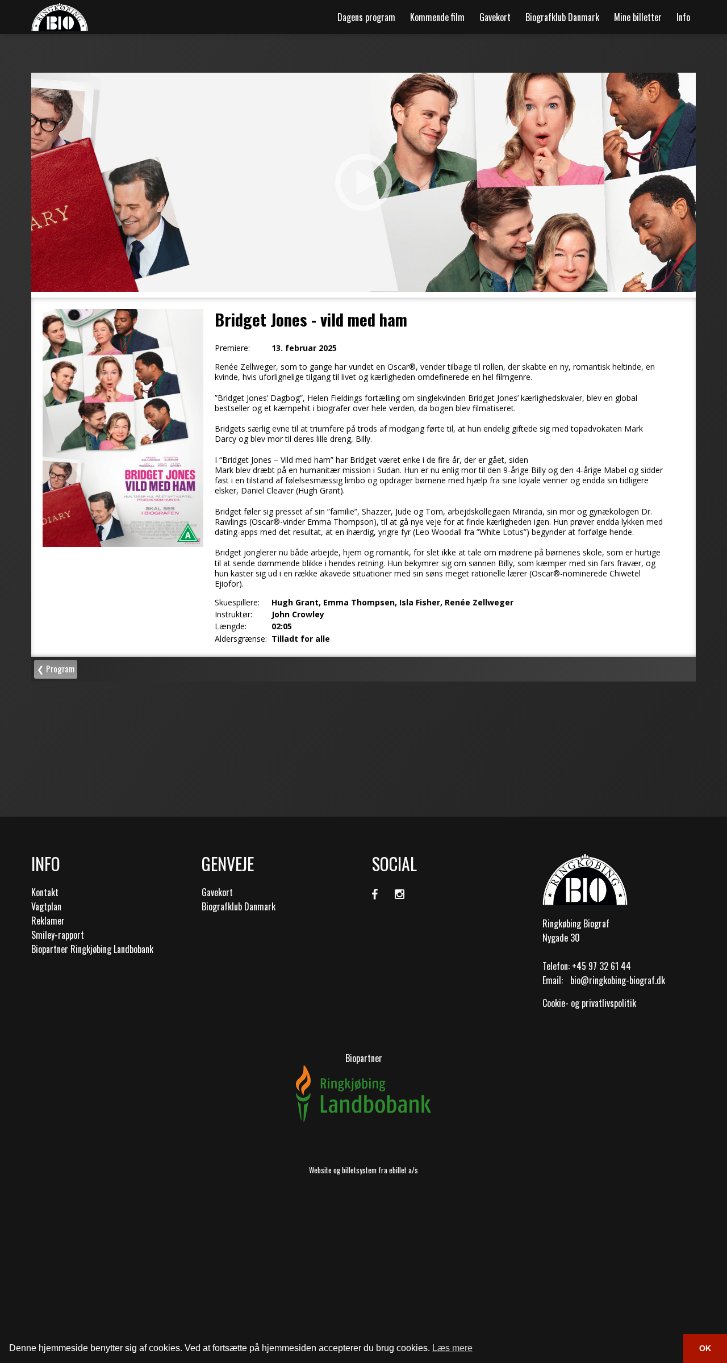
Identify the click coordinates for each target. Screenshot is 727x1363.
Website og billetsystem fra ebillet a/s (363, 1170)
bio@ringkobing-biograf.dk (617, 980)
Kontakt (45, 892)
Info (683, 17)
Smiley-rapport (57, 935)
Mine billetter (638, 17)
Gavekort (495, 17)
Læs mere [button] (452, 1348)
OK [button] (705, 1348)
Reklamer (48, 920)
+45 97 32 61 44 (601, 966)
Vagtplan (46, 906)
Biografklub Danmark (562, 17)
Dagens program (366, 17)
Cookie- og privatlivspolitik (589, 1003)
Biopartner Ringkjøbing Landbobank (92, 949)
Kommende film (437, 17)
